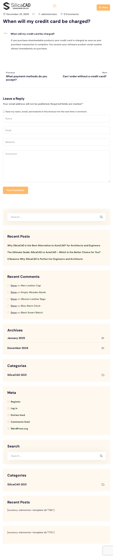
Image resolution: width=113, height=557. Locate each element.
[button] (56, 34)
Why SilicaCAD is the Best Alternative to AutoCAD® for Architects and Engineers (53, 245)
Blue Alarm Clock (30, 305)
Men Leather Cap (31, 285)
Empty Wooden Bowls (33, 292)
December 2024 (17, 348)
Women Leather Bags (33, 299)
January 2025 (16, 338)
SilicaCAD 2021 (17, 375)
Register (16, 401)
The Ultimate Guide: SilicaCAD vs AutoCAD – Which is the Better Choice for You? (53, 252)
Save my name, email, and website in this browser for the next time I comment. (46, 112)
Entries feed (18, 415)
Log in (14, 408)
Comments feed (20, 421)
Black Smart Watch (32, 312)
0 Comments (71, 14)
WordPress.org (19, 428)
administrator (49, 14)
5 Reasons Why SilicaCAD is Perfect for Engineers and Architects (45, 259)
